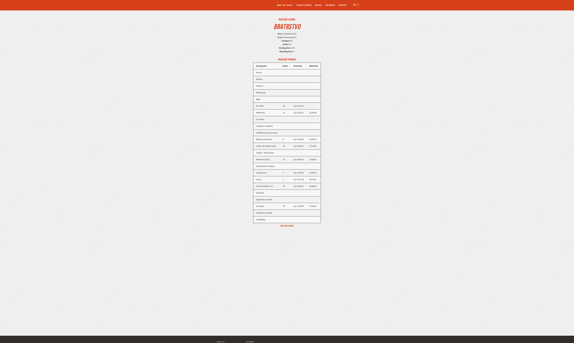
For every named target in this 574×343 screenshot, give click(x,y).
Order (343, 5)
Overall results (287, 225)
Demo (318, 5)
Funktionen (304, 5)
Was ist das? (285, 5)
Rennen (330, 5)
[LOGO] (228, 3)
